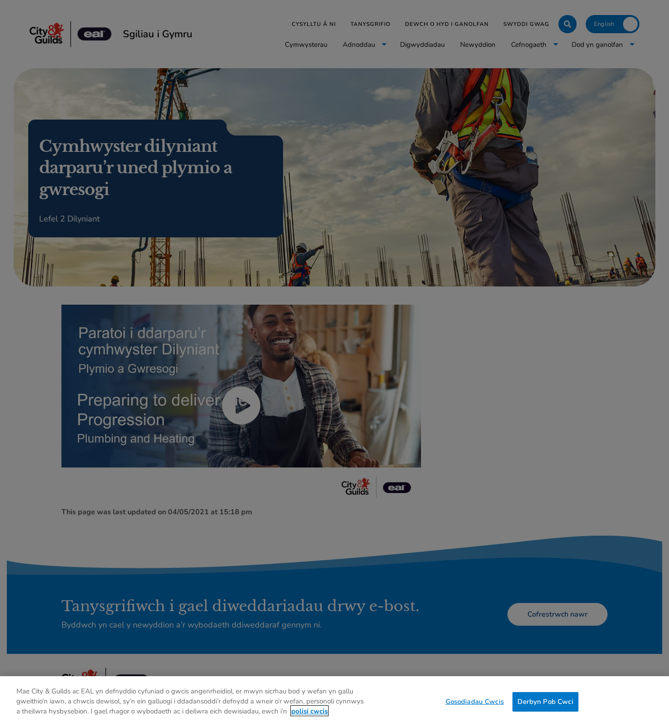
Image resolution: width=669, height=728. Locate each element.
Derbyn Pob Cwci (545, 701)
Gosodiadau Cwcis (475, 701)
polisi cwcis (309, 710)
